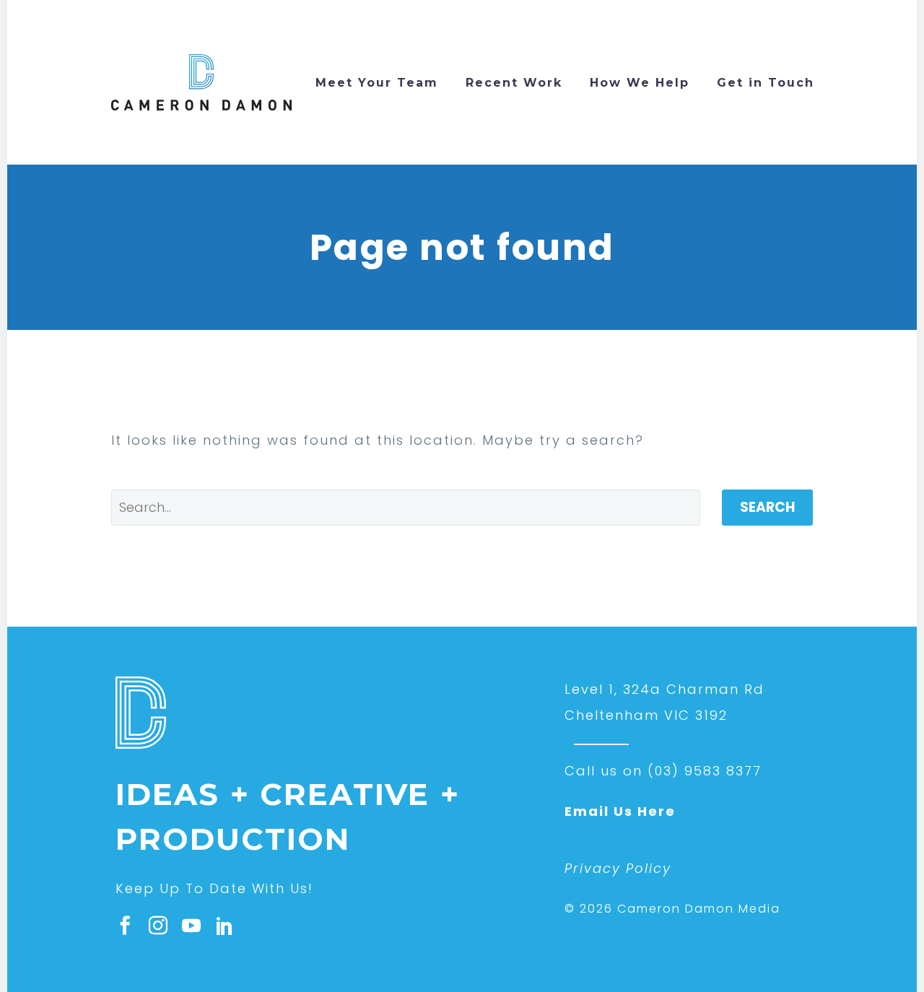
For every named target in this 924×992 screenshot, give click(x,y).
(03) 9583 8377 (705, 771)
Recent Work (514, 83)
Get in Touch (765, 83)
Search (767, 507)
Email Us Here (620, 811)
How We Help (639, 83)
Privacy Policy (618, 868)
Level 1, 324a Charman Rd (664, 689)
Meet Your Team (376, 83)
